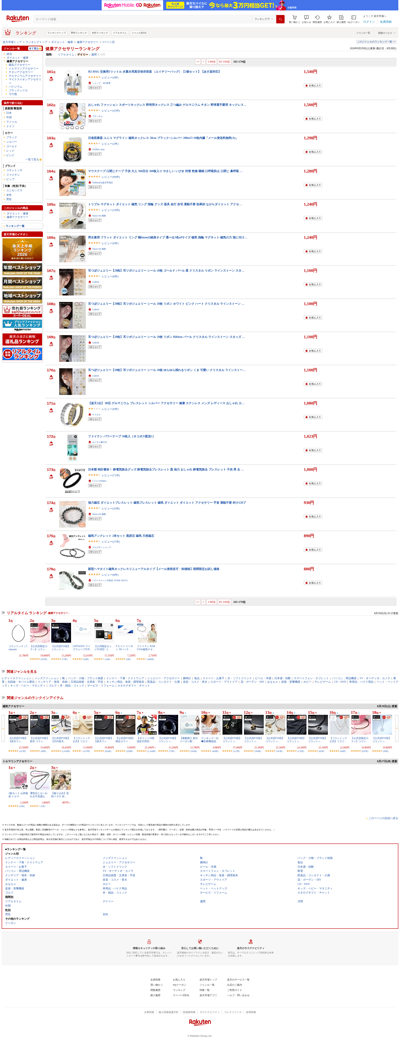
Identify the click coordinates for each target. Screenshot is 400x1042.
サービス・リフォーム (100, 685)
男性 (9, 199)
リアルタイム (120, 32)
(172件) (301, 751)
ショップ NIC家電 (101, 83)
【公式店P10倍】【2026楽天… (60, 740)
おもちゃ (272, 681)
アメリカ (11, 121)
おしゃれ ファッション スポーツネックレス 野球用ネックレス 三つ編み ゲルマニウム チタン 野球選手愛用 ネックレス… (167, 104)
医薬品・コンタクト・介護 (163, 681)
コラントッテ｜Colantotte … (18, 648)
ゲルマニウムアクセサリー (25, 75)
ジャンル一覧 (363, 32)
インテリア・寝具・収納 (53, 681)
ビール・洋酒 (263, 678)
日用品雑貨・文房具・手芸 (87, 681)
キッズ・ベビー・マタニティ (27, 685)
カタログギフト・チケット (134, 685)
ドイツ (10, 126)
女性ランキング (100, 32)
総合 (9, 53)
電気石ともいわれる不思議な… (39, 795)
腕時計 (187, 678)
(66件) (343, 751)
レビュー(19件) (111, 210)
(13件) (22, 806)
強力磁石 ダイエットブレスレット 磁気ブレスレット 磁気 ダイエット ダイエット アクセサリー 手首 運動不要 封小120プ (167, 502)
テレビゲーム (323, 681)
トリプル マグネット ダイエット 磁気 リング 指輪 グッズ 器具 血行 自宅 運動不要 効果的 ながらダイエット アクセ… (165, 204)
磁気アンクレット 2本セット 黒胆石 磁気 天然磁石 (121, 535)
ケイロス (96, 415)
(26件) (86, 659)
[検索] (280, 19)
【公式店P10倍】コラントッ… (60, 648)
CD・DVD (340, 681)
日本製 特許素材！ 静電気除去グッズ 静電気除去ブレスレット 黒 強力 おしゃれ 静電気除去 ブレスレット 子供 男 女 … (166, 469)
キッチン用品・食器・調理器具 (125, 681)
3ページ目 (108, 42)
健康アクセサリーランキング (72, 48)
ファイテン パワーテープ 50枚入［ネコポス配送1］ (121, 436)
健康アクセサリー (88, 42)
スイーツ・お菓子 (213, 678)
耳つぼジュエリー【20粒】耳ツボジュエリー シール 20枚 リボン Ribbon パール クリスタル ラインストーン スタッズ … (166, 336)
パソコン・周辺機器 (344, 678)
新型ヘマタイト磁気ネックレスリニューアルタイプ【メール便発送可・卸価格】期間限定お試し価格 (153, 569)
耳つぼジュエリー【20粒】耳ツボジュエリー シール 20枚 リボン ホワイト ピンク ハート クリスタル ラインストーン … (166, 303)
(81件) (321, 751)
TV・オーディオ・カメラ (375, 678)
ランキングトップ (57, 32)
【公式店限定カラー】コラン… (39, 648)
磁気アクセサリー (19, 64)
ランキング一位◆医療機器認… (210, 740)
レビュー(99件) (111, 176)
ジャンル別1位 (139, 32)
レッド (10, 150)
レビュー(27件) (111, 541)
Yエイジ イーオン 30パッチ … (124, 648)
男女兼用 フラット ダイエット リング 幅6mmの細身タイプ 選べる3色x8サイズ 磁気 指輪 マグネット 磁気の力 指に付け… (167, 237)
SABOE (95, 282)
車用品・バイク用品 (361, 681)
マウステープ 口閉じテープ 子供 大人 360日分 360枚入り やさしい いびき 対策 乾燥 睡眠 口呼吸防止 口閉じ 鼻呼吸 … (165, 171)
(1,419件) (66, 751)
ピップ (10, 179)
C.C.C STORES (99, 481)
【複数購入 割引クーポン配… (189, 740)
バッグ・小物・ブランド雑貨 (85, 678)
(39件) (43, 751)
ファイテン (13, 174)
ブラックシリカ (18, 90)
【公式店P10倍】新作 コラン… (39, 740)
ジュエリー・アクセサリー (163, 678)
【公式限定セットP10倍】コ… (103, 648)
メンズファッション (47, 678)
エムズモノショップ (101, 547)
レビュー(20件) (111, 508)
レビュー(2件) (110, 143)
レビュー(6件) (110, 243)
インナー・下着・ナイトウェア (125, 678)
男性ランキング (79, 32)
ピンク (10, 155)
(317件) (22, 751)
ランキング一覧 (15, 226)
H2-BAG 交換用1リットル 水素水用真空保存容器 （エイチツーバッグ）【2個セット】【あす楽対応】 (154, 71)
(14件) (107, 659)
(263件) (108, 751)
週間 (94, 54)
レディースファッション (16, 678)
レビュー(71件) (111, 475)
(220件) (129, 751)
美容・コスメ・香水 (195, 681)
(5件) (128, 659)
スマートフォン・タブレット (311, 678)
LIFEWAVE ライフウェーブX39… (82, 648)
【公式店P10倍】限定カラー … (125, 740)
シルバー (11, 141)
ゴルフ (53, 685)
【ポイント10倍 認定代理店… (145, 740)
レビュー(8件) (110, 276)
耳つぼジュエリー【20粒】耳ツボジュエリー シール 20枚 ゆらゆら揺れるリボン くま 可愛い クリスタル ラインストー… (167, 370)
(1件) (43, 806)
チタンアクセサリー (21, 72)
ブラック (11, 137)
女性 (9, 194)
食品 (197, 678)
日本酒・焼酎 (282, 678)
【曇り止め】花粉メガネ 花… (60, 795)
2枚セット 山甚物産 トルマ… (18, 795)
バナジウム (15, 86)
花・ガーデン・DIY (252, 681)
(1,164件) (152, 751)
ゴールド (11, 146)
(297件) (44, 659)
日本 (9, 112)
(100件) (258, 751)
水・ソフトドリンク (240, 678)
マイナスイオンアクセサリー (25, 81)
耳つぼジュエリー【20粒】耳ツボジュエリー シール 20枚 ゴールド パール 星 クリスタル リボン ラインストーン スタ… (166, 270)
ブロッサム (97, 116)
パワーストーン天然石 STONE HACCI (110, 580)
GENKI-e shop (98, 149)
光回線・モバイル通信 (21, 681)
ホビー (307, 681)
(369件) (215, 751)
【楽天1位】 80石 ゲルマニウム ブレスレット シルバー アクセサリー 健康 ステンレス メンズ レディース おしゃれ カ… (166, 403)
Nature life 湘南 (99, 216)
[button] (306, 19)
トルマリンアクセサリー (24, 68)
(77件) (64, 659)
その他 (13, 94)
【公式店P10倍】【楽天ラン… (18, 740)
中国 (9, 117)
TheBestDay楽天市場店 (102, 182)
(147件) (279, 751)
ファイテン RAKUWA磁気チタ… (146, 648)
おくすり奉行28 (99, 442)
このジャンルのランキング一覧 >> (376, 41)
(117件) (236, 751)
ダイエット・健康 (62, 42)
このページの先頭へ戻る (383, 818)
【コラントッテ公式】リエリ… (81, 740)
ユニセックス (14, 190)
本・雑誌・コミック (72, 685)
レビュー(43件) (111, 110)
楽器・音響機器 (290, 681)
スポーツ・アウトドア (224, 681)
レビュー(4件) (110, 77)
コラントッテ (14, 170)
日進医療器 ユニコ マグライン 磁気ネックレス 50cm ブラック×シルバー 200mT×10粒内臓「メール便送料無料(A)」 (163, 138)
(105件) (193, 751)
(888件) (151, 659)
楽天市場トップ (12, 42)
